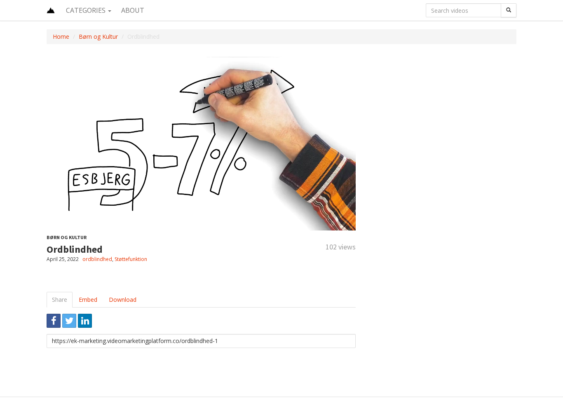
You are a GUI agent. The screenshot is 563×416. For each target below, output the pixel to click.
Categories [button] (86, 10)
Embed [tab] (88, 299)
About (132, 10)
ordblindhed (97, 259)
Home (61, 36)
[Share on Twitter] (69, 321)
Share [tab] (59, 299)
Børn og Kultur (98, 36)
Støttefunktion (131, 259)
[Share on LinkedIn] (85, 321)
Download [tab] (122, 299)
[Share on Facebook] (54, 321)
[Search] (508, 10)
